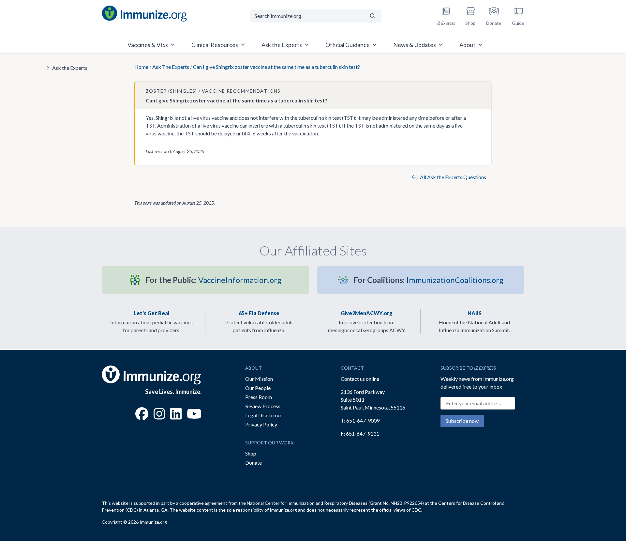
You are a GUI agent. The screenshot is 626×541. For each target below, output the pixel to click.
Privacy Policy (261, 424)
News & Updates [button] (414, 44)
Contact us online (360, 379)
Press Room (258, 397)
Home (141, 67)
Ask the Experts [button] (281, 44)
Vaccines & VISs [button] (147, 44)
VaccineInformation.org (213, 280)
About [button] (467, 44)
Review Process (262, 406)
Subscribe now (462, 421)
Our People (258, 388)
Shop (250, 453)
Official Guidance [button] (347, 44)
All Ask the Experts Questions (452, 177)
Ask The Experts (170, 67)
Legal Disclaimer (263, 415)
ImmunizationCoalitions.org (428, 280)
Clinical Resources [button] (214, 44)
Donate (253, 462)
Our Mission (259, 379)
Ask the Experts (69, 68)
